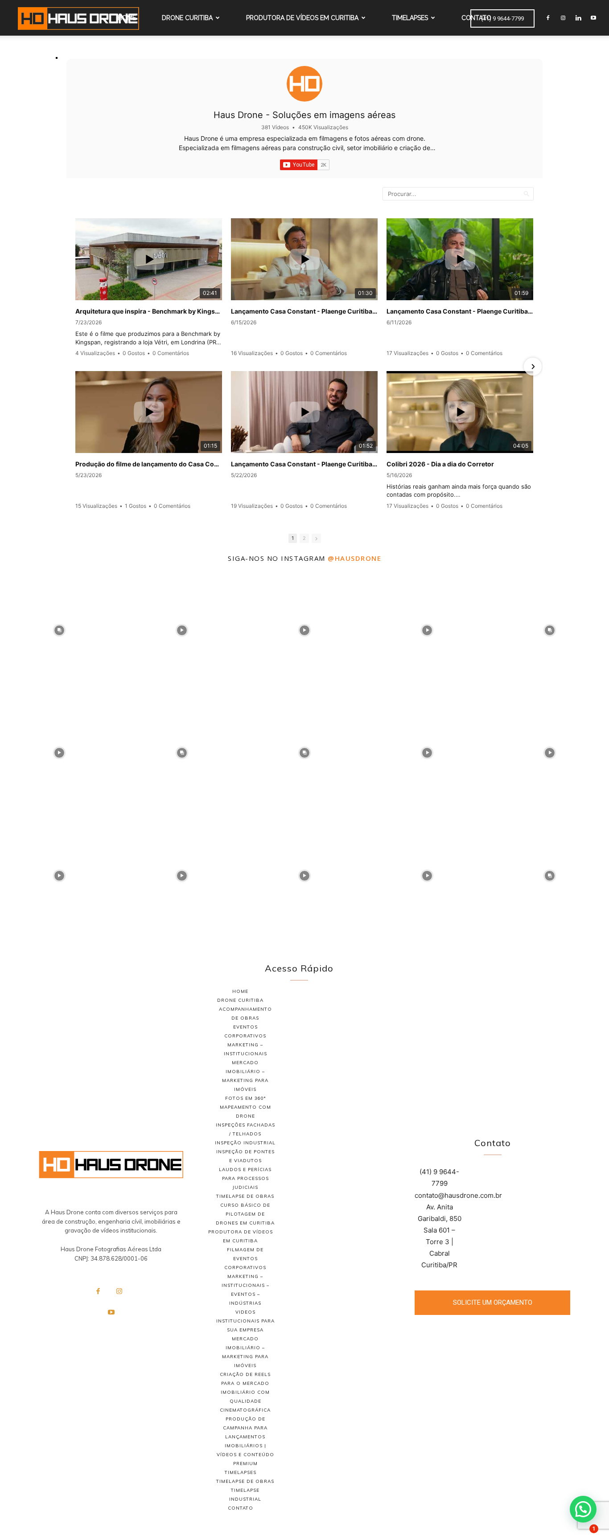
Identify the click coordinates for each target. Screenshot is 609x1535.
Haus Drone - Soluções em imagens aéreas (304, 115)
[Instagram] (563, 18)
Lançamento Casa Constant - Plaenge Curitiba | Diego (304, 311)
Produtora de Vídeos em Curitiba (302, 17)
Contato (476, 17)
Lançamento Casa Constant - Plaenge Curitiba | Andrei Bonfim (304, 464)
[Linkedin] (578, 18)
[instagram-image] (59, 628)
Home (127, 17)
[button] (583, 1509)
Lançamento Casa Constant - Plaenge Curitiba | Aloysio (460, 311)
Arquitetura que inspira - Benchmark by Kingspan (148, 311)
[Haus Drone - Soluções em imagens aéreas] (304, 84)
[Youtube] (593, 18)
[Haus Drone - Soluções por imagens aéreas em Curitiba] (111, 1164)
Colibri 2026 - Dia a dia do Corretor (440, 464)
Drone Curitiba (187, 17)
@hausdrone (354, 558)
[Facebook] (548, 18)
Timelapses (410, 17)
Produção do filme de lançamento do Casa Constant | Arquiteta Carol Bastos (148, 464)
